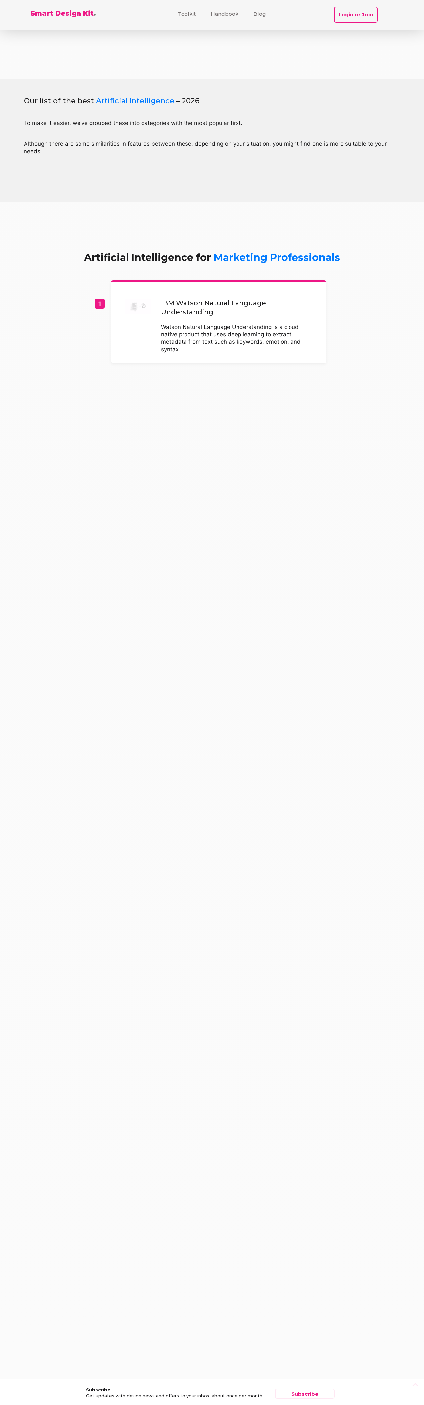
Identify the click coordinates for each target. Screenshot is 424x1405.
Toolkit (187, 14)
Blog (259, 14)
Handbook (224, 14)
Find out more (218, 323)
